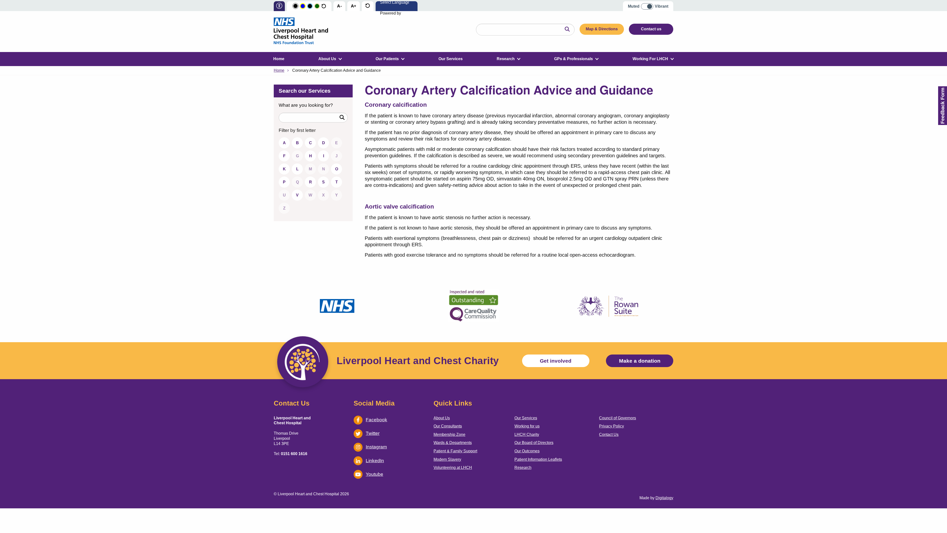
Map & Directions (602, 29)
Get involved (555, 361)
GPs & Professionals (573, 59)
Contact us (651, 29)
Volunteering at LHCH (453, 467)
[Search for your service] (342, 118)
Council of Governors (617, 418)
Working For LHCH (650, 59)
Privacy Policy (611, 426)
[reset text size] (367, 6)
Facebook (376, 419)
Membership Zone (449, 434)
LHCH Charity (526, 434)
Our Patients (387, 59)
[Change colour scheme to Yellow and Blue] (302, 6)
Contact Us (609, 434)
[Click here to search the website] (567, 30)
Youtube (374, 474)
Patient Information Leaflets (538, 459)
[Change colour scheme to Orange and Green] (317, 6)
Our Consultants (448, 426)
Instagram (376, 446)
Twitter (373, 433)
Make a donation (639, 361)
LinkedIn (375, 460)
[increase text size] (353, 6)
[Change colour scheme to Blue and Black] (309, 6)
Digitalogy (664, 498)
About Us (327, 59)
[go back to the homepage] (301, 31)
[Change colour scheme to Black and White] (295, 6)
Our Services (450, 59)
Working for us (527, 426)
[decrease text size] (339, 6)
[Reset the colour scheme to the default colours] (324, 6)
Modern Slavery (447, 459)
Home (278, 59)
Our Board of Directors (533, 443)
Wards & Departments (453, 443)
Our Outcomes (527, 451)
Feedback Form (942, 106)
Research (506, 59)
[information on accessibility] (279, 6)
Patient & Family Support (455, 451)
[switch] (648, 4)
